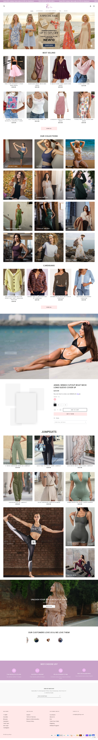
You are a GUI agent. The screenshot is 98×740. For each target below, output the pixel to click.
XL (65, 405)
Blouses (5, 719)
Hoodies (5, 717)
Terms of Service (31, 717)
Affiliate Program (54, 725)
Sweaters (5, 721)
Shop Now (11, 352)
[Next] (70, 640)
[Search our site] (4, 6)
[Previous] (28, 640)
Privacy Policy (30, 721)
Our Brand (52, 715)
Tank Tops (6, 723)
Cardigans (6, 728)
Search (28, 715)
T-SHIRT (5, 715)
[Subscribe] (60, 696)
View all (49, 128)
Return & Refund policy (33, 719)
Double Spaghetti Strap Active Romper (76, 543)
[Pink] (55, 399)
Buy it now (70, 414)
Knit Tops (5, 725)
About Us (52, 717)
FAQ (51, 719)
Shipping (52, 723)
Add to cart (75, 409)
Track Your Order (54, 721)
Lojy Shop (9, 734)
